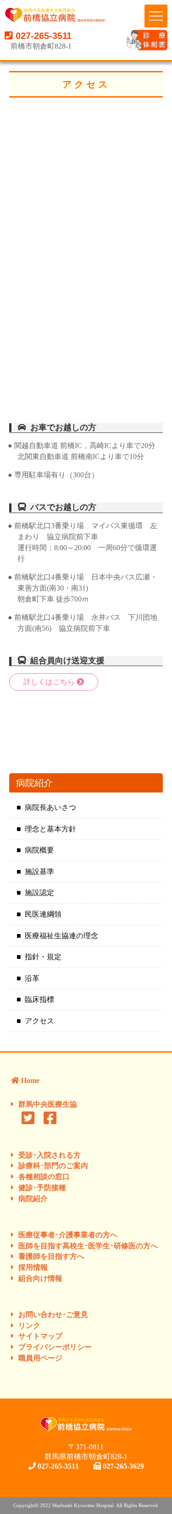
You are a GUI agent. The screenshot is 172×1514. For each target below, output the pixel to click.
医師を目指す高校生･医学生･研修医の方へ (88, 1246)
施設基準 (39, 871)
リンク (29, 1325)
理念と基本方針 (50, 829)
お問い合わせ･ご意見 (53, 1314)
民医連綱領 (43, 914)
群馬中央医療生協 (47, 1104)
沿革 (32, 978)
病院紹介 (33, 1198)
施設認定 (39, 892)
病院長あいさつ (50, 807)
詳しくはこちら (50, 682)
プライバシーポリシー (55, 1347)
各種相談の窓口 (44, 1177)
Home (29, 1080)
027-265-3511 (42, 36)
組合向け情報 (40, 1278)
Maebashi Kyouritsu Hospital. (84, 1505)
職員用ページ (40, 1358)
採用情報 (33, 1267)
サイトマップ (40, 1336)
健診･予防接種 (42, 1188)
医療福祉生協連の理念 (61, 936)
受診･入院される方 (49, 1155)
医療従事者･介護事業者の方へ (67, 1235)
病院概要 (39, 850)
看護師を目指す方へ (51, 1256)
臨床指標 (39, 999)
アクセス (39, 1021)
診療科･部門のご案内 (53, 1166)
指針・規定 (43, 957)
